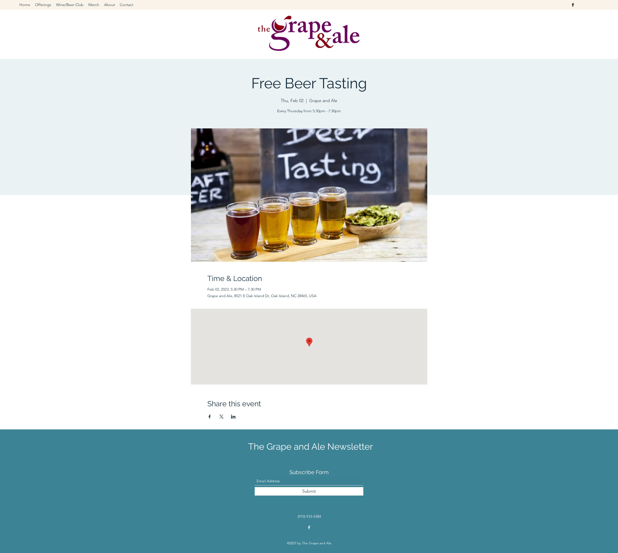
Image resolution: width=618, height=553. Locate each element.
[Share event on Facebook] (209, 417)
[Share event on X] (221, 417)
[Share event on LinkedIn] (233, 417)
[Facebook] (572, 4)
